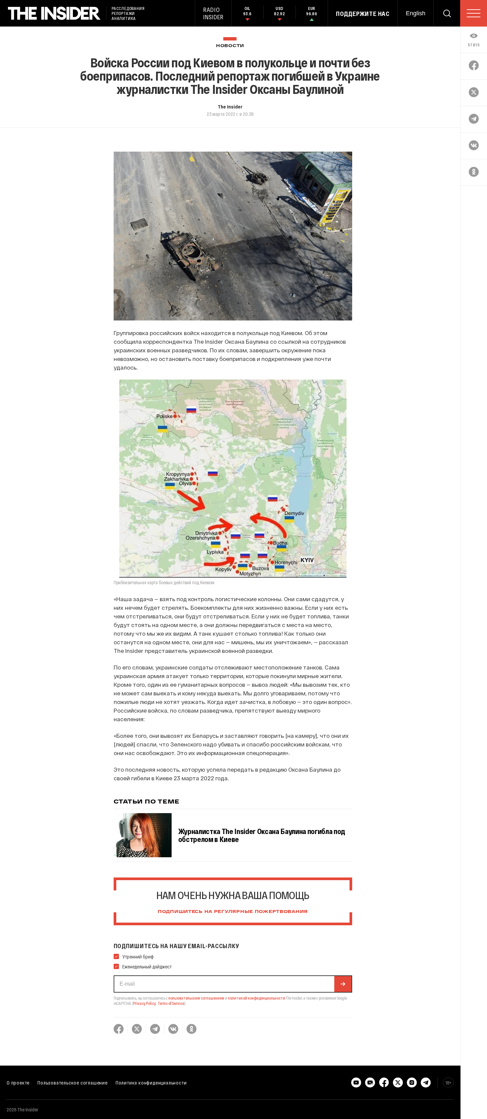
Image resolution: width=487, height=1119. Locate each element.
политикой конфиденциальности (256, 998)
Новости (230, 46)
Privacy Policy (144, 1003)
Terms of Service (171, 1003)
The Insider (230, 106)
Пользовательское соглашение (72, 1082)
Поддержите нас (363, 13)
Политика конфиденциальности (151, 1082)
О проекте (18, 1082)
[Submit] (343, 984)
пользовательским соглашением (196, 998)
